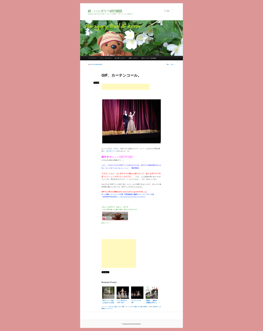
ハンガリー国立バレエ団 (135, 307)
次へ (173, 64)
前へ (168, 64)
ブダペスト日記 (112, 307)
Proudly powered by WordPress (131, 324)
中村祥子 (144, 307)
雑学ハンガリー (133, 58)
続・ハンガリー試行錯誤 (105, 11)
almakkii (155, 307)
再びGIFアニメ (111, 151)
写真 (123, 307)
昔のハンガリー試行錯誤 (148, 58)
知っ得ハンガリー (120, 58)
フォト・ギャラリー (106, 58)
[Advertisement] (126, 87)
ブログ (119, 307)
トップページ (92, 58)
